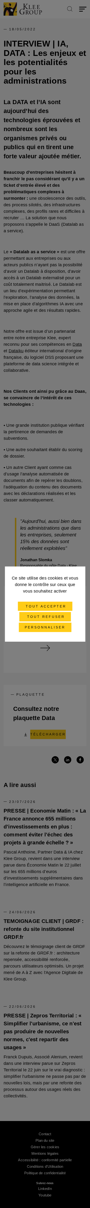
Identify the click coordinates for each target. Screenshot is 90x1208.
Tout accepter (45, 606)
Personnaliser (45, 627)
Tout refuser (45, 617)
